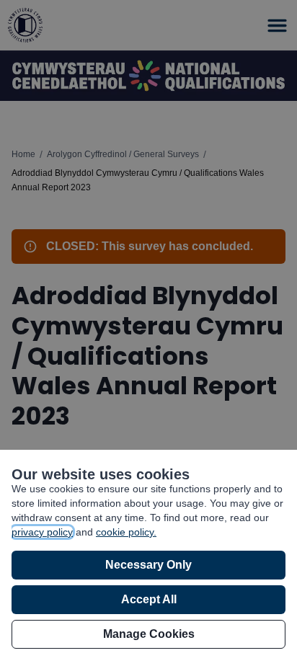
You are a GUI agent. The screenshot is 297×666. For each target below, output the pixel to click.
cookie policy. (126, 532)
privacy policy (42, 532)
